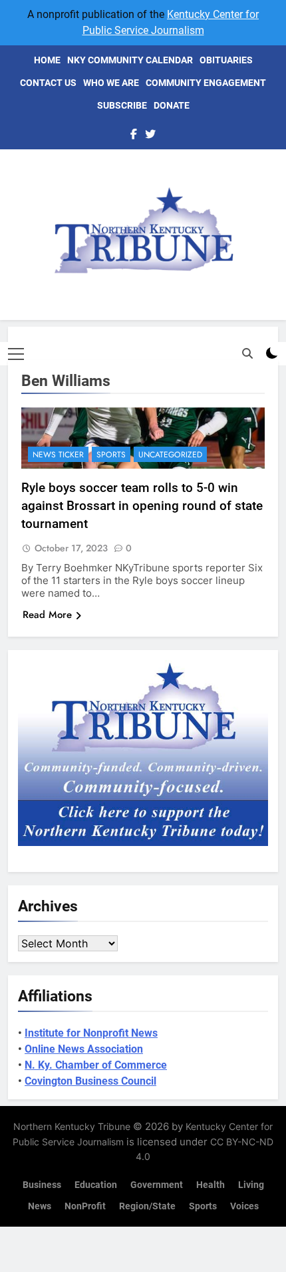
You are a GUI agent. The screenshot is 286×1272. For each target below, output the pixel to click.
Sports (111, 455)
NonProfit (85, 1206)
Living (251, 1185)
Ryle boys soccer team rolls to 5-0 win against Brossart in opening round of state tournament (142, 505)
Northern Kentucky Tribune (71, 1126)
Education (95, 1185)
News (39, 1206)
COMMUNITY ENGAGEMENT (206, 82)
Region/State (147, 1206)
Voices (244, 1206)
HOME (47, 60)
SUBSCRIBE (122, 105)
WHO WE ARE (111, 82)
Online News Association (84, 1049)
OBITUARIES (226, 60)
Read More (47, 614)
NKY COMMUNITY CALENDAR (130, 60)
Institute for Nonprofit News (91, 1033)
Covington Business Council (90, 1081)
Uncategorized (170, 455)
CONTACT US (48, 82)
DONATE (172, 105)
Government (156, 1185)
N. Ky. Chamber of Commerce (96, 1065)
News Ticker (58, 455)
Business (42, 1185)
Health (210, 1185)
